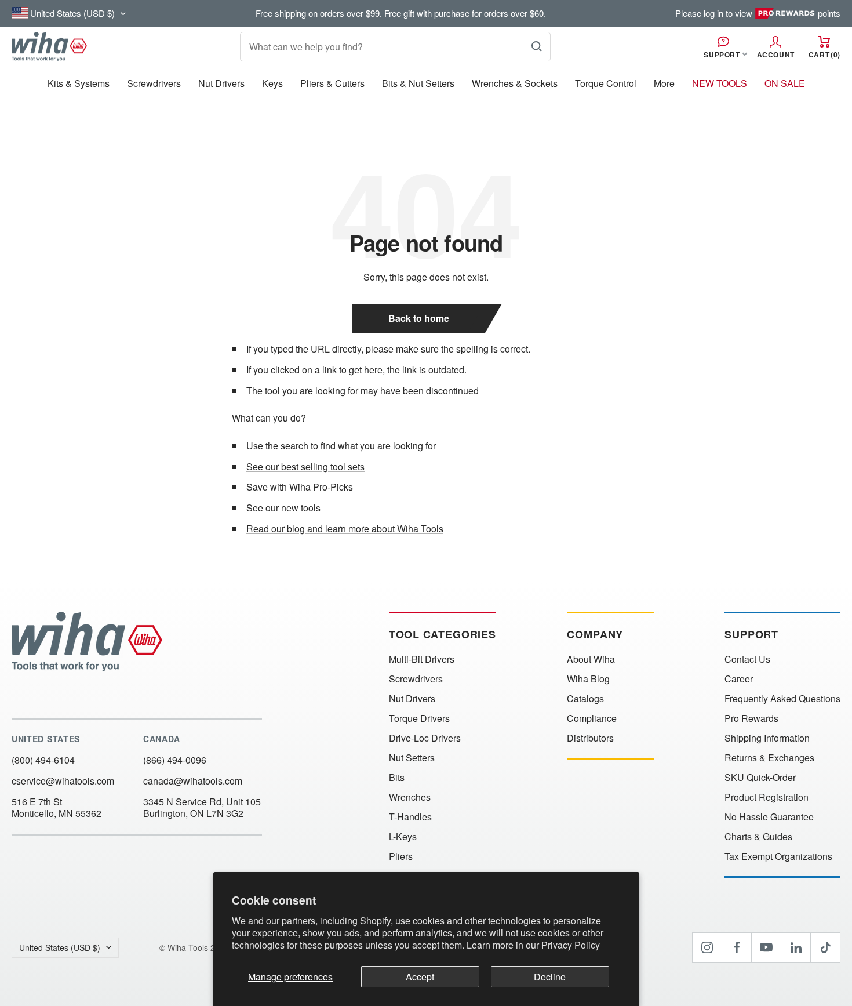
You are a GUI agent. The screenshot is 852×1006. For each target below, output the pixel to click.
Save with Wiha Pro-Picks (299, 486)
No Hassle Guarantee (769, 817)
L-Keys (403, 836)
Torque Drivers (419, 718)
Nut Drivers (221, 83)
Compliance (592, 718)
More (664, 83)
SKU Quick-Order (760, 777)
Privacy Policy (570, 944)
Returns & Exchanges (769, 758)
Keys (272, 83)
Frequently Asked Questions (782, 698)
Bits (397, 777)
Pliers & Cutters (332, 83)
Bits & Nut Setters (418, 83)
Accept (420, 976)
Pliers (401, 856)
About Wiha (591, 659)
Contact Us (747, 659)
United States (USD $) (59, 947)
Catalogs (585, 698)
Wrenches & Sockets (515, 83)
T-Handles (410, 817)
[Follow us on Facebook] (736, 947)
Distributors (590, 738)
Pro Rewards (751, 718)
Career (738, 679)
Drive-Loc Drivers (425, 738)
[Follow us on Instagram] (707, 947)
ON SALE (784, 83)
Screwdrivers (154, 83)
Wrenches (410, 797)
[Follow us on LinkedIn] (795, 947)
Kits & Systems (79, 83)
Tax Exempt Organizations (778, 856)
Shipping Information (767, 738)
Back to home (418, 318)
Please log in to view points (757, 13)
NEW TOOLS (719, 83)
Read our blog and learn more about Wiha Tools (344, 528)
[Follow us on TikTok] (825, 947)
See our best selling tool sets (305, 466)
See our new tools (283, 507)
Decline (550, 976)
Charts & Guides (758, 836)
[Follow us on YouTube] (766, 947)
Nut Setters (412, 758)
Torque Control (605, 83)
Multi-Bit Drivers (421, 659)
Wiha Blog (588, 679)
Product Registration (766, 797)
